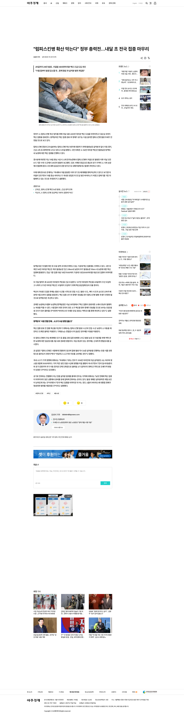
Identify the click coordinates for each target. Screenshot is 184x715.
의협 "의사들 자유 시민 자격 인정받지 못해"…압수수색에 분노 (100, 636)
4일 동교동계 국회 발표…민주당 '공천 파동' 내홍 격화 (44, 636)
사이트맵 (124, 692)
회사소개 (29, 692)
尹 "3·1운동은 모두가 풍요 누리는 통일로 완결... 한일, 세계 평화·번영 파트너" (72, 636)
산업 (57, 3)
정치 (79, 3)
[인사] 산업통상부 (59, 419)
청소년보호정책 (89, 692)
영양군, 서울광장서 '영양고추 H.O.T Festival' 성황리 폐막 (132, 210)
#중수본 (56, 393)
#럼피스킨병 (39, 393)
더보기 (129, 339)
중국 (45, 3)
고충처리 (113, 692)
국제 (96, 3)
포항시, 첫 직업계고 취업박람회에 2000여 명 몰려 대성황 (135, 238)
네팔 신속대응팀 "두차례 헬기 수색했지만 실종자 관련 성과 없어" (135, 201)
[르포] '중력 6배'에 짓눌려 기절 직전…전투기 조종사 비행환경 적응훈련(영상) (72, 612)
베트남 (148, 305)
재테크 (65, 3)
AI (51, 3)
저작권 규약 (102, 692)
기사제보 (61, 692)
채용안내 (50, 692)
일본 (141, 305)
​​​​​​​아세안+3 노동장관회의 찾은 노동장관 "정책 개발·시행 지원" (72, 422)
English (135, 3)
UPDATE (145, 191)
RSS (133, 692)
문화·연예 (112, 3)
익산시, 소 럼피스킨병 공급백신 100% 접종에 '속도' (54, 193)
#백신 (48, 393)
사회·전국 (88, 3)
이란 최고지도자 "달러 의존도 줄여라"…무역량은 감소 (135, 219)
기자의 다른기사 (58, 427)
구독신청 (40, 692)
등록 (105, 483)
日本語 (141, 3)
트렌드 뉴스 (123, 66)
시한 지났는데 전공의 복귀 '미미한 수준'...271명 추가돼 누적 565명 (44, 612)
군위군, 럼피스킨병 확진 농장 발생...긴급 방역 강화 (53, 189)
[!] (150, 66)
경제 (72, 3)
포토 (103, 3)
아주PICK (122, 252)
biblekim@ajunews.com (71, 415)
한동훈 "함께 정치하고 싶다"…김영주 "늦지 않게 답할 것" (100, 612)
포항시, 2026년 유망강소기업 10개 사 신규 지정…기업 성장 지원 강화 (135, 228)
